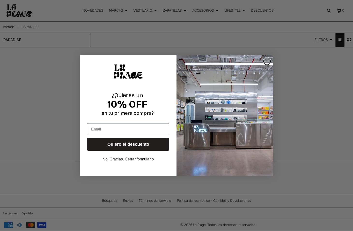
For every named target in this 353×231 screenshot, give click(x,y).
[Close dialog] (267, 61)
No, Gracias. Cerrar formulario (128, 159)
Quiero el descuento (128, 144)
